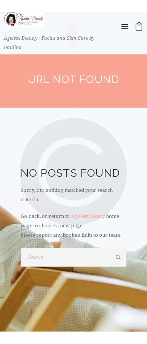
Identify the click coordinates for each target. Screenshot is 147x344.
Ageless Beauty (88, 216)
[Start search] (119, 257)
